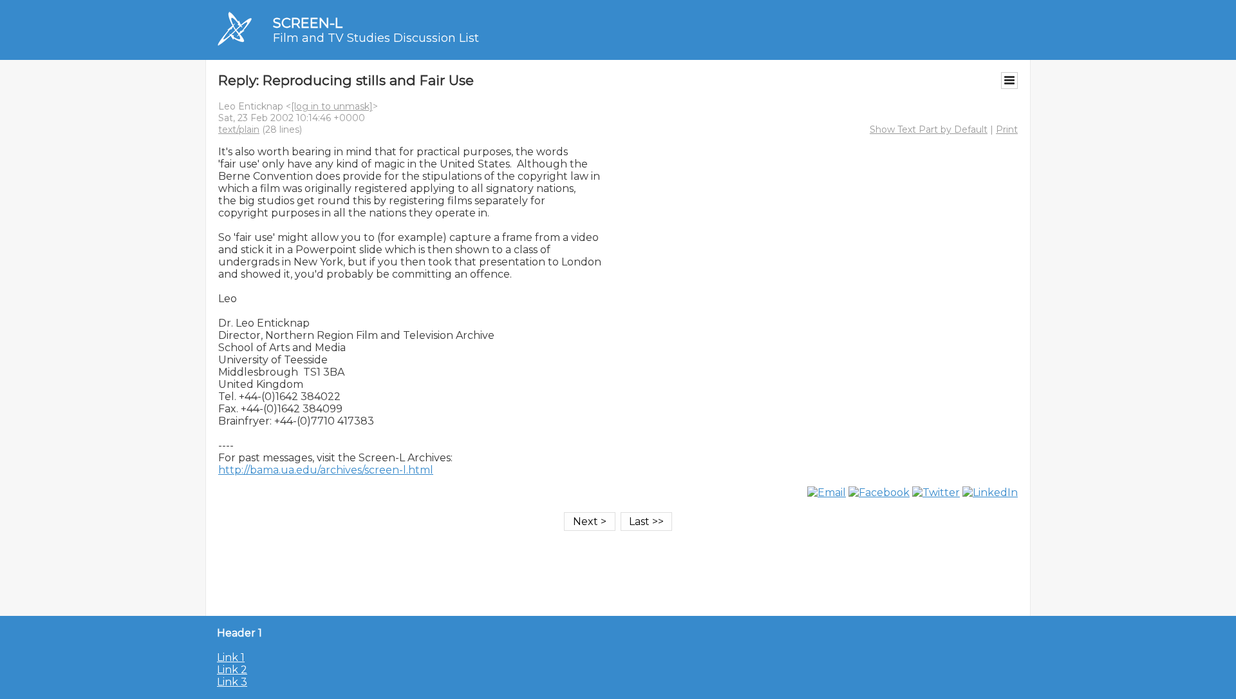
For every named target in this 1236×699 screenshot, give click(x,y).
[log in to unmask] (332, 106)
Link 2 (232, 670)
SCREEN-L (307, 23)
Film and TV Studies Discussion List (376, 38)
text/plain (238, 129)
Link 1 (231, 657)
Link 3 (232, 682)
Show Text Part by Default (929, 129)
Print (1007, 129)
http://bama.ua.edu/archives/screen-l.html (325, 470)
